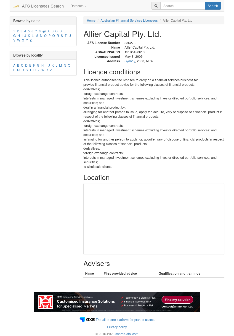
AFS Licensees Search (43, 6)
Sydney (130, 61)
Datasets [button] (77, 5)
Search (213, 5)
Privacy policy (117, 327)
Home (91, 20)
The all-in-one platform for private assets (125, 319)
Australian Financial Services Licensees (129, 20)
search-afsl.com (126, 333)
